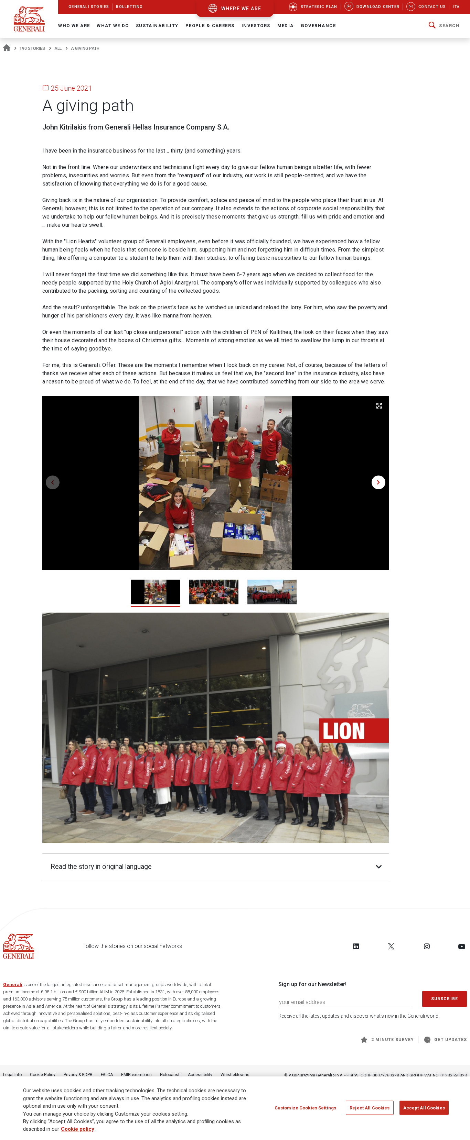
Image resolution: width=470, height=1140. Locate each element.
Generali (12, 984)
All (58, 48)
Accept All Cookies (424, 1107)
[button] (444, 26)
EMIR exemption (136, 1074)
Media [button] (285, 25)
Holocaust (170, 1074)
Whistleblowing (235, 1074)
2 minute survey (392, 1039)
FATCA (107, 1074)
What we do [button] (113, 25)
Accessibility (200, 1074)
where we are (241, 8)
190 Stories (32, 48)
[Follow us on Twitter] (391, 946)
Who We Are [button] (74, 25)
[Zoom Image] (379, 406)
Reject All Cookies (369, 1107)
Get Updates (450, 1039)
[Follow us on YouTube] (462, 946)
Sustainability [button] (157, 25)
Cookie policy (77, 1129)
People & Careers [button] (210, 25)
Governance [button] (318, 25)
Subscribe (444, 998)
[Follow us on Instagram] (426, 946)
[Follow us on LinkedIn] (356, 946)
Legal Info (12, 1074)
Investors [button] (256, 25)
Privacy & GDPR (78, 1074)
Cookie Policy (42, 1074)
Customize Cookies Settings (305, 1107)
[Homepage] (6, 48)
